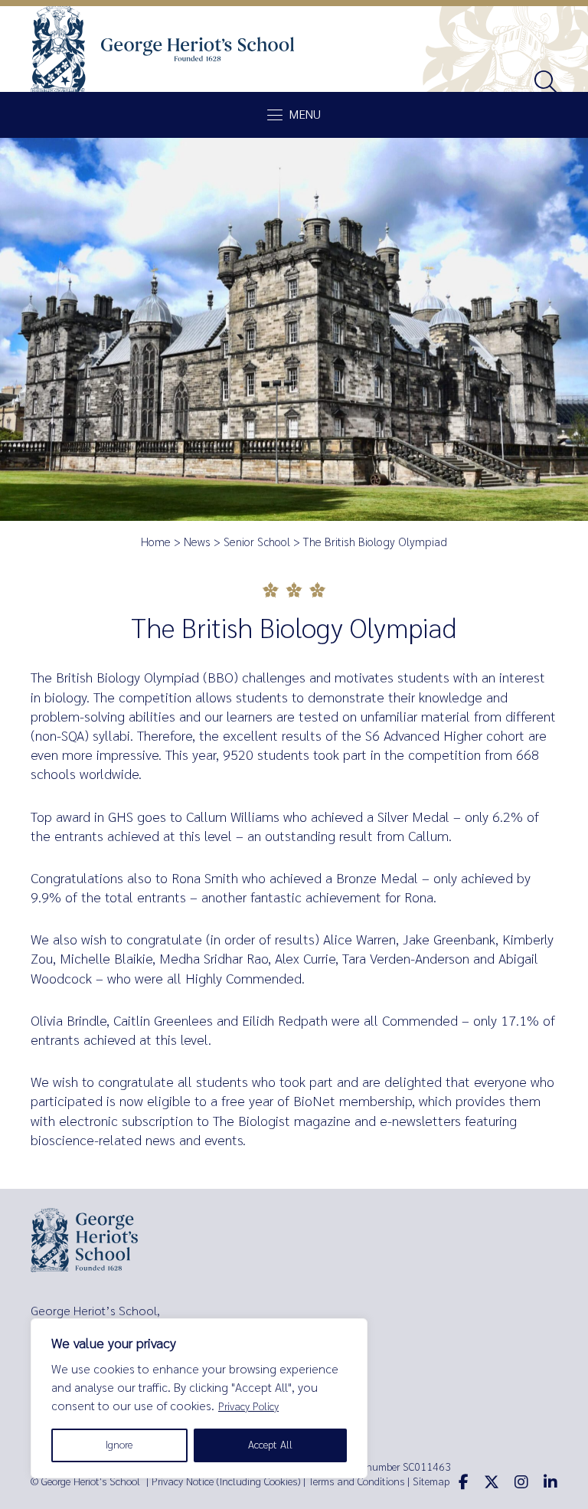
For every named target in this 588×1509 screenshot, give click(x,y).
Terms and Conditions (356, 1482)
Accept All (270, 1445)
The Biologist (251, 1121)
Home (156, 542)
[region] (199, 1398)
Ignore (119, 1445)
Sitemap (431, 1482)
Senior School (257, 542)
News (197, 542)
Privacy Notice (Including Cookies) (226, 1482)
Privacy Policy (248, 1407)
